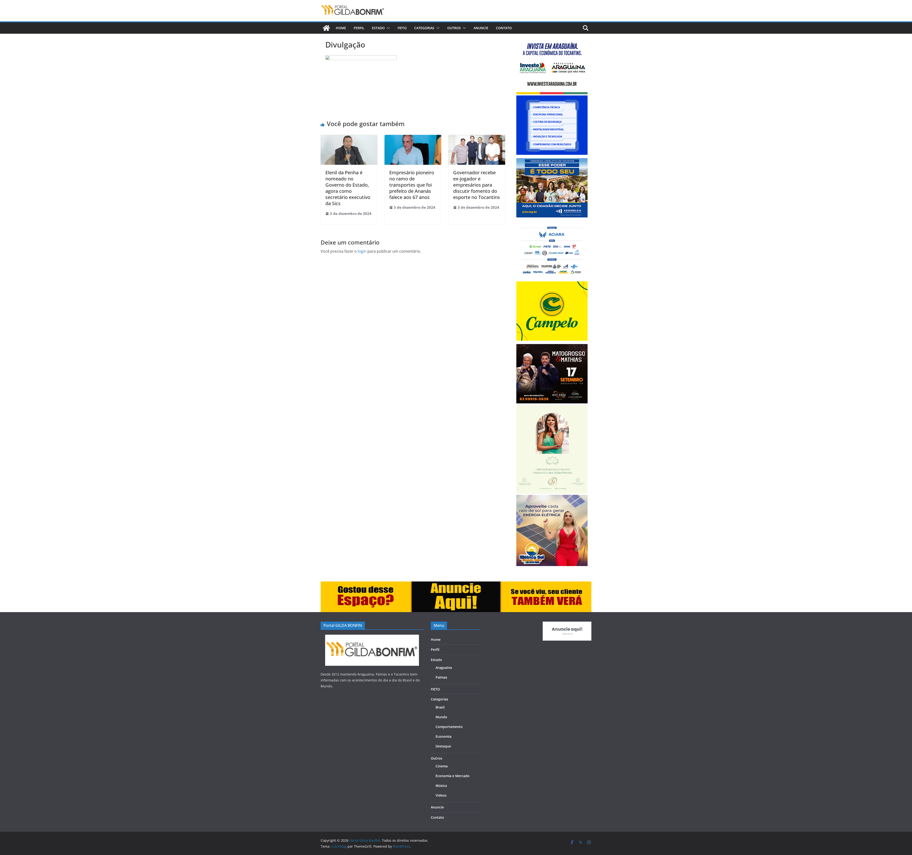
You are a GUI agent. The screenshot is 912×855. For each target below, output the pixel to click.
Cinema (442, 766)
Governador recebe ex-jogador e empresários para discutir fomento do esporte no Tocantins (476, 184)
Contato (504, 28)
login (362, 251)
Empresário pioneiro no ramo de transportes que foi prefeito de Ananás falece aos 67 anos (411, 184)
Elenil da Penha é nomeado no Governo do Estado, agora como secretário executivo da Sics (347, 188)
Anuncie (481, 28)
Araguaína (444, 667)
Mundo (441, 717)
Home (341, 28)
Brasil (440, 707)
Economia (443, 736)
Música (441, 785)
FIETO (402, 28)
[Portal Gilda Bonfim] (326, 28)
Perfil (359, 28)
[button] (387, 28)
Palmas (441, 677)
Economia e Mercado (453, 776)
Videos (441, 795)
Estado (378, 28)
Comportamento (449, 726)
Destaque (443, 746)
